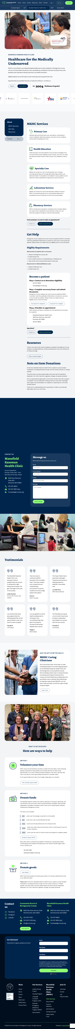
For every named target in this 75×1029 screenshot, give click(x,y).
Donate (69, 3)
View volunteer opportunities (29, 783)
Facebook (11, 912)
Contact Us (32, 224)
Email (40, 940)
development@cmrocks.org (32, 853)
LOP (25, 8)
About (24, 3)
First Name (42, 947)
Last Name (42, 954)
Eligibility (12, 86)
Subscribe (53, 970)
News (40, 3)
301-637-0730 (28, 917)
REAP (52, 8)
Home (19, 3)
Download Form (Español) (38, 304)
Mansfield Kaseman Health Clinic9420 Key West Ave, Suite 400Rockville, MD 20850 (42, 317)
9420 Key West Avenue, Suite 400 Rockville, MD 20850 (32, 911)
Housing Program (15, 8)
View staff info (25, 929)
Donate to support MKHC (28, 837)
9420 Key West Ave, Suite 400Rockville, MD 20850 (15, 480)
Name (34, 465)
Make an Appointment (45, 224)
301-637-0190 (28, 850)
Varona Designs (66, 1026)
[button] (52, 3)
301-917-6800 (37, 283)
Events (29, 3)
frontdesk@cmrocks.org (40, 286)
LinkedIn (11, 918)
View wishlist (25, 872)
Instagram (11, 915)
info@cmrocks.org (29, 923)
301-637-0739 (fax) (29, 920)
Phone (34, 478)
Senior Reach (60, 8)
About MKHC (22, 86)
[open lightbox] (11, 98)
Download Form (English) (56, 304)
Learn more (45, 690)
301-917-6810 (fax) (14, 489)
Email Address (37, 471)
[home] (9, 3)
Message (35, 484)
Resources (35, 3)
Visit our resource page (35, 356)
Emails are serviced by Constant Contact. (54, 966)
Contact (45, 3)
